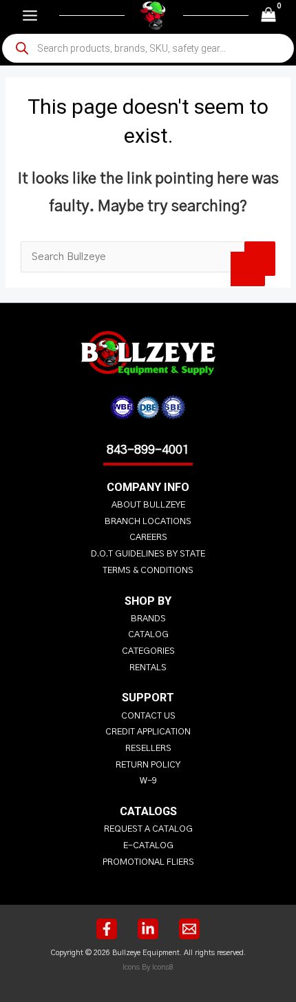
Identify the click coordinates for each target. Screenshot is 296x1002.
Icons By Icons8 (148, 967)
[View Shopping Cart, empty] (268, 15)
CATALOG (148, 634)
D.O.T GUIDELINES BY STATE (148, 554)
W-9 (148, 780)
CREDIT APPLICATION (148, 732)
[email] (189, 929)
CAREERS (148, 537)
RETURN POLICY (148, 765)
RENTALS (148, 667)
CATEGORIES (148, 651)
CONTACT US (148, 716)
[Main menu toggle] (29, 15)
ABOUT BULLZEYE (148, 505)
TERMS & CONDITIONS (148, 570)
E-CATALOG (148, 845)
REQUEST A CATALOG (148, 829)
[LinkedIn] (148, 929)
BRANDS (148, 618)
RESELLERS (148, 748)
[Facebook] (106, 929)
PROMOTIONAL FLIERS (148, 862)
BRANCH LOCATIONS (148, 521)
